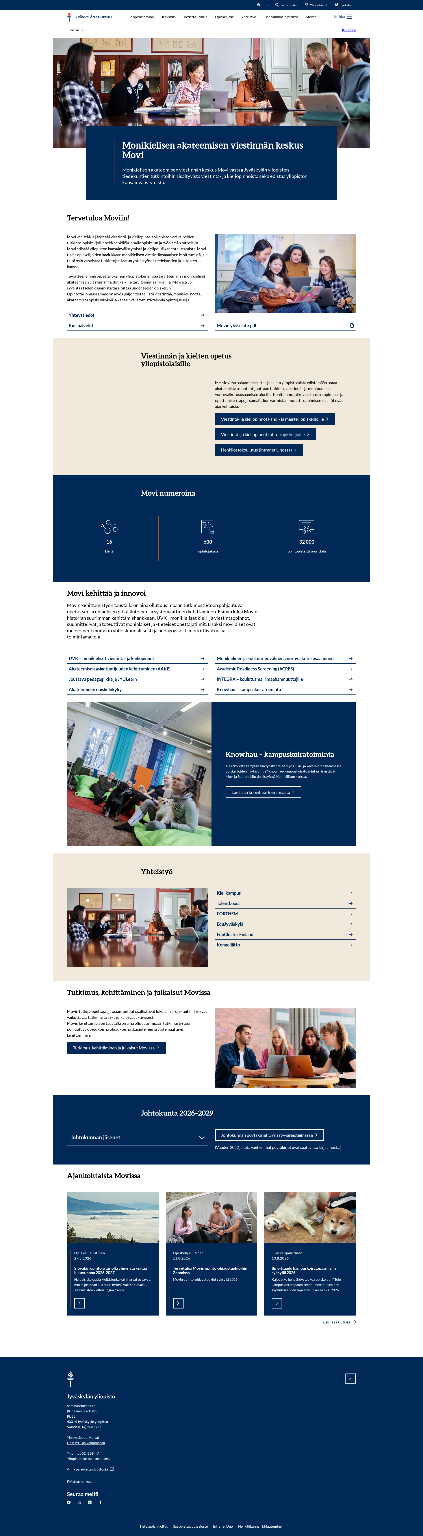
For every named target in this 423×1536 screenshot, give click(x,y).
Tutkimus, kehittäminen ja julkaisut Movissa (114, 1047)
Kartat (94, 1437)
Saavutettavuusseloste (190, 1526)
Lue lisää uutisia (337, 1322)
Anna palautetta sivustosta (87, 1469)
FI (263, 6)
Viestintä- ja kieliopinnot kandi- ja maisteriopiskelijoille (272, 419)
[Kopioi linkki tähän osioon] (133, 217)
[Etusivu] (89, 17)
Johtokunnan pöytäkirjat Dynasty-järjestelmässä (267, 1135)
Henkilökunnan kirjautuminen (261, 1526)
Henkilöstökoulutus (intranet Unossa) (256, 449)
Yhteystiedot (77, 1437)
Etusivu (73, 30)
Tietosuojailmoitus (153, 1526)
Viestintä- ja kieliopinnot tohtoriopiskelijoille (263, 434)
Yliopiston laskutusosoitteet (88, 1458)
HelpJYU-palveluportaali (86, 1443)
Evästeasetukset (79, 1481)
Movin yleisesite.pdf (236, 325)
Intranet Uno (223, 1526)
